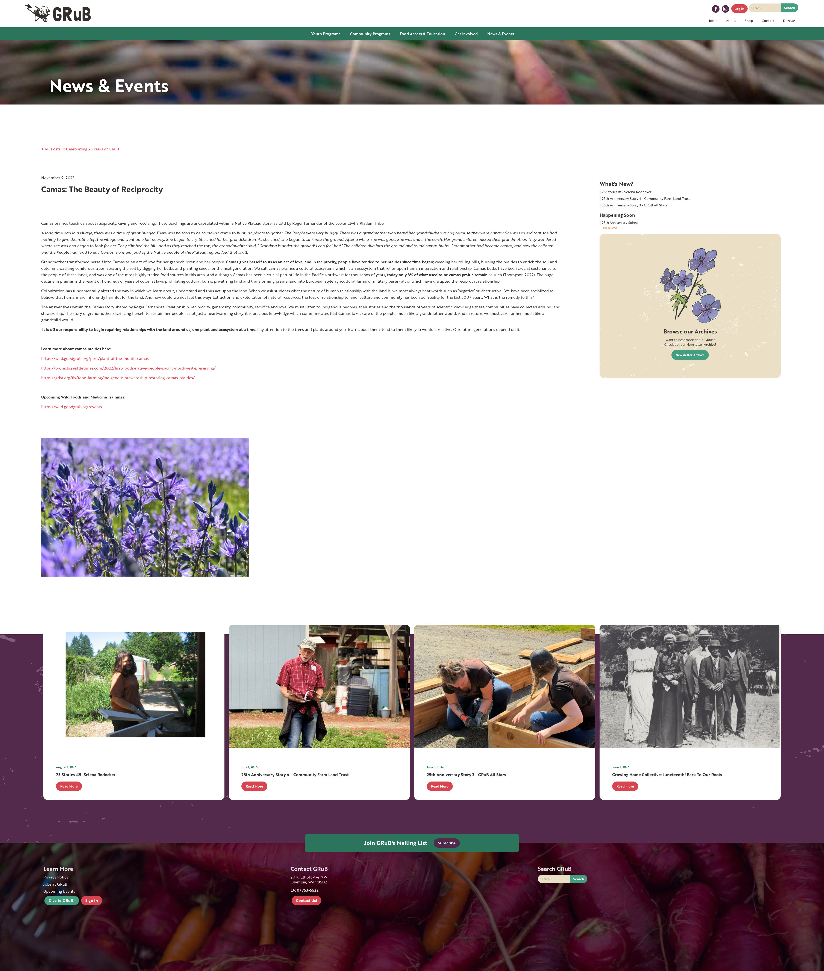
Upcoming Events (59, 891)
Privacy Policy (55, 877)
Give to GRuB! (62, 900)
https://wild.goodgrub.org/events (72, 406)
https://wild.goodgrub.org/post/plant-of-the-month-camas (95, 358)
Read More (69, 786)
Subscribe (447, 843)
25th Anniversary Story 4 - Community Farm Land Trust (646, 198)
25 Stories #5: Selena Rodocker (626, 192)
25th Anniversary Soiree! (620, 222)
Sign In (91, 900)
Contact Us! (306, 900)
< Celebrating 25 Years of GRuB (91, 149)
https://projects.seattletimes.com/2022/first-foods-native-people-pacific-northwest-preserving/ (128, 368)
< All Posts (51, 149)
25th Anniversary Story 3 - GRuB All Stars (634, 205)
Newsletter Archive (690, 355)
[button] (731, 20)
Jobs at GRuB (55, 884)
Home (712, 20)
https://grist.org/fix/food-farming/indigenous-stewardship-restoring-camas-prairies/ (118, 377)
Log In (739, 8)
